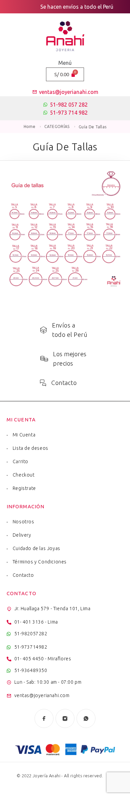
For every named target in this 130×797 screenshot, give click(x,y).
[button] (65, 63)
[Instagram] (65, 718)
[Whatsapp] (86, 718)
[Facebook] (44, 718)
